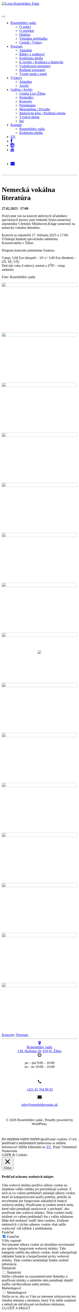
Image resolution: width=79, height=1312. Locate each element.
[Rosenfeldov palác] (21, 3)
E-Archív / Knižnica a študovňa (41, 62)
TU (48, 1147)
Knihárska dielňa (31, 58)
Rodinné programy (32, 70)
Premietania (27, 105)
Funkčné (13, 1236)
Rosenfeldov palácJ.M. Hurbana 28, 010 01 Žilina (39, 1049)
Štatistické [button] (9, 1268)
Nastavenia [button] (9, 1151)
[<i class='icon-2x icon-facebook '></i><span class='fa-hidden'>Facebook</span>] (11, 140)
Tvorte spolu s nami (33, 74)
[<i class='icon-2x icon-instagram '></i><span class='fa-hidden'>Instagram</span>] (12, 144)
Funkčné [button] (8, 1232)
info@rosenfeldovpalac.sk (40, 1104)
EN (13, 137)
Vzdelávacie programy (35, 66)
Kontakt (16, 125)
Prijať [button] (57, 1147)
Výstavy (16, 78)
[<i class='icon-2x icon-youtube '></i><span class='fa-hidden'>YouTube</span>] (12, 150)
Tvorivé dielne (29, 117)
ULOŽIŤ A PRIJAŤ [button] (16, 1308)
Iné (21, 121)
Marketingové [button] (11, 1288)
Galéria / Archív (22, 89)
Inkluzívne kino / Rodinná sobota (42, 113)
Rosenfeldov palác (23, 23)
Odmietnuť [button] (69, 1147)
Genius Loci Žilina (32, 93)
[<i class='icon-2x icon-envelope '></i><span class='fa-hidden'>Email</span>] (13, 163)
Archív (24, 85)
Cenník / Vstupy (30, 42)
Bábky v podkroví (32, 54)
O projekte (26, 31)
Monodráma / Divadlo (34, 109)
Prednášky (26, 97)
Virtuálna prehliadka (33, 38)
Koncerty (25, 101)
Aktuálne (25, 50)
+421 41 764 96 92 (39, 1089)
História (24, 34)
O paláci (25, 27)
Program (16, 46)
